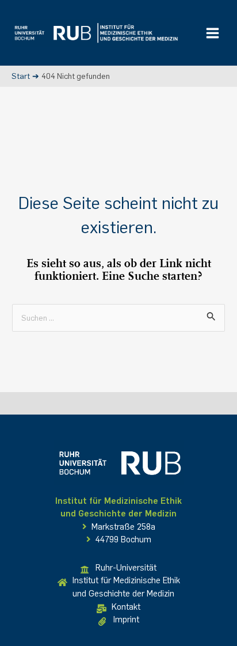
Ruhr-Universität (125, 568)
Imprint (126, 619)
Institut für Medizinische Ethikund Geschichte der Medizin (126, 587)
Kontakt (126, 607)
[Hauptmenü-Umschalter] (213, 33)
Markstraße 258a (122, 527)
